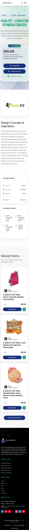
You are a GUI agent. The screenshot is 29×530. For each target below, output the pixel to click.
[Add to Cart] (24, 309)
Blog (2, 486)
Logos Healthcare (18, 15)
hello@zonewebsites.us (8, 501)
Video (2, 488)
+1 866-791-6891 (7, 503)
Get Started (14, 65)
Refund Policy (14, 528)
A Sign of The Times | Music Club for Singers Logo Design (13, 297)
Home (3, 15)
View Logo (14, 280)
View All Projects (14, 418)
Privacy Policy (8, 525)
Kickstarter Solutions (6, 472)
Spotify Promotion (6, 465)
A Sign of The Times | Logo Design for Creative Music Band (14, 345)
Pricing (2, 490)
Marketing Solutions (6, 470)
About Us (3, 483)
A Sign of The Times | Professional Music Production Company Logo (13, 394)
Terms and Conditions (18, 525)
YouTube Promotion (6, 463)
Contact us (4, 493)
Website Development (6, 468)
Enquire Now (16, 71)
